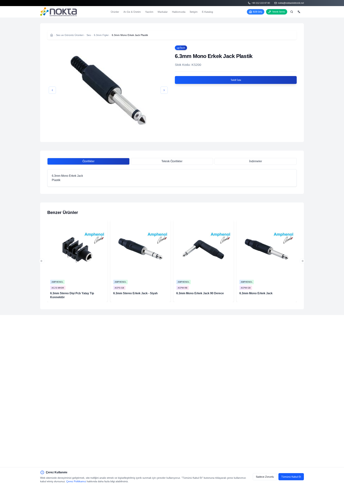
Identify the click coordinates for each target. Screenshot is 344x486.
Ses (89, 35)
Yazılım (149, 11)
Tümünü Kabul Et (291, 476)
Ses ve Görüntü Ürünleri (69, 35)
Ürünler (115, 11)
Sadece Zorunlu (265, 476)
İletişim (194, 11)
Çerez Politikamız (76, 481)
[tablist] (172, 161)
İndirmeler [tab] (255, 161)
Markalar (163, 11)
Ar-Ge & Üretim (132, 11)
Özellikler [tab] (88, 161)
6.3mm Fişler (101, 35)
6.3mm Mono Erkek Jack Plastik (130, 35)
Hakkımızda (178, 11)
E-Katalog (207, 11)
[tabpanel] (172, 178)
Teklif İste (236, 80)
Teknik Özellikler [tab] (171, 161)
